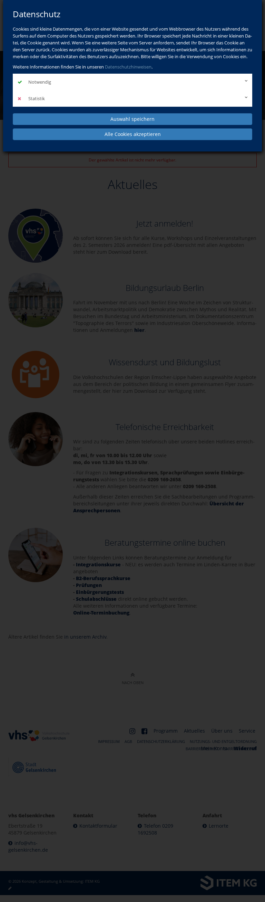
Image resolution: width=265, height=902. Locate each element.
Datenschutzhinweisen (128, 67)
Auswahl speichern (132, 119)
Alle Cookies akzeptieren (133, 134)
